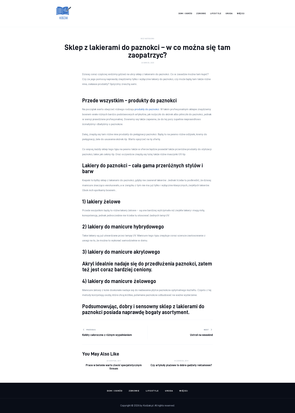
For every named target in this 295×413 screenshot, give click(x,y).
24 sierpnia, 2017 (113, 361)
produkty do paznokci (147, 109)
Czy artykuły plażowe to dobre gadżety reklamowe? (181, 365)
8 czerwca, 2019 (181, 361)
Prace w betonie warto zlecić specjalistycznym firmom (114, 367)
